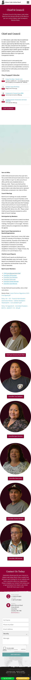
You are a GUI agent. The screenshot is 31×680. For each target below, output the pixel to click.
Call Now (8, 678)
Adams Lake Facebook (11, 672)
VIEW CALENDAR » (8, 108)
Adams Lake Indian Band (13, 2)
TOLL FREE (13, 598)
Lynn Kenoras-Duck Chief (12, 273)
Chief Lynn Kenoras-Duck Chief (15, 355)
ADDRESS (13, 603)
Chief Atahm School (11, 671)
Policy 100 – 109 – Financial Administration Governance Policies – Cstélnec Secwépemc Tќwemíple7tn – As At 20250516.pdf (13, 300)
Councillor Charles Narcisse (15, 518)
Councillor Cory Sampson (15, 396)
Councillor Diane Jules (15, 478)
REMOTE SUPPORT (20, 671)
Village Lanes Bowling (12, 86)
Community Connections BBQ (14, 93)
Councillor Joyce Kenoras (15, 436)
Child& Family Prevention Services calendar (16, 100)
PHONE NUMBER (15, 594)
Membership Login (21, 672)
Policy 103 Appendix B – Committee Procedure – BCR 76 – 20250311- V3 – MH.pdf (15, 307)
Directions (23, 678)
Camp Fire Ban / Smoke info (14, 79)
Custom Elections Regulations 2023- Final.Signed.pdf (15, 294)
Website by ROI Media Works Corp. (15, 674)
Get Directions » (15, 612)
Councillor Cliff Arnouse (15, 558)
